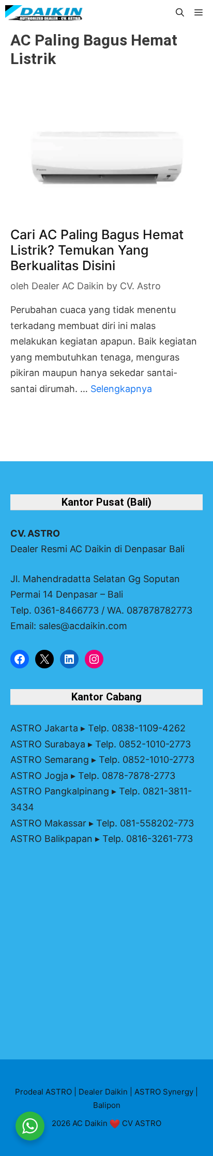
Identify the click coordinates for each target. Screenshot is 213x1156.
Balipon (106, 1105)
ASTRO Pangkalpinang (59, 791)
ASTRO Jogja (39, 775)
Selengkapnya (121, 388)
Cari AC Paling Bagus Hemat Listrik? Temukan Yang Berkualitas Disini (97, 250)
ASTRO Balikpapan (51, 838)
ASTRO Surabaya (47, 744)
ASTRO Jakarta (44, 728)
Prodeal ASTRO (43, 1092)
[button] (180, 13)
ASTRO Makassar (48, 823)
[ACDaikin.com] (44, 13)
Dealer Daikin (103, 1092)
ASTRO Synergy (163, 1092)
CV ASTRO (141, 1123)
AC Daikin (90, 1123)
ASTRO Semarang (49, 759)
